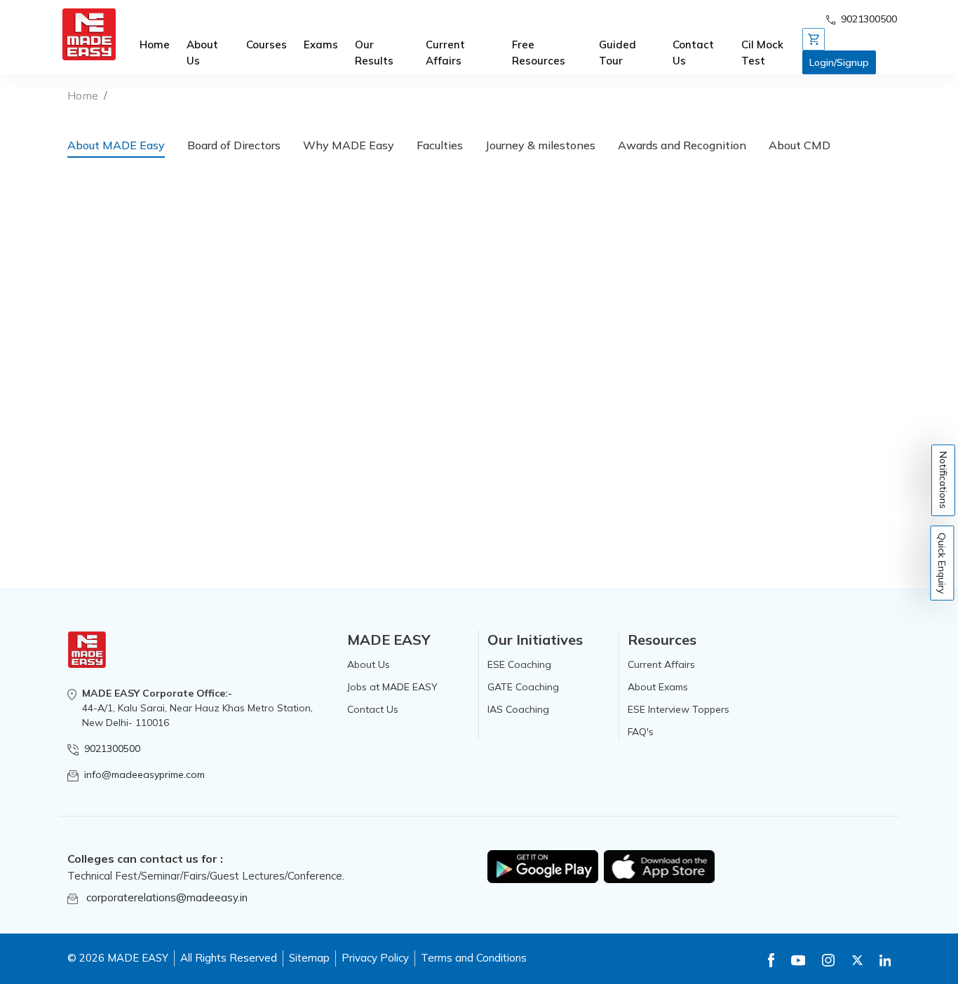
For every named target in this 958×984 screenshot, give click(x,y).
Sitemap (309, 957)
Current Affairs (445, 52)
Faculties (440, 145)
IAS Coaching (518, 709)
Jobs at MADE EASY (392, 687)
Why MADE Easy (348, 145)
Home (155, 44)
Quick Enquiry (942, 563)
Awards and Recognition (682, 145)
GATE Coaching (523, 687)
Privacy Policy (375, 957)
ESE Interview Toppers (678, 709)
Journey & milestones (540, 145)
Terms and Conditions (474, 957)
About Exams (658, 687)
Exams (321, 44)
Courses (266, 44)
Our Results (374, 52)
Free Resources (538, 52)
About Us (202, 52)
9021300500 (112, 748)
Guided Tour (617, 52)
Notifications (943, 480)
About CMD (799, 145)
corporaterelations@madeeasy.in (167, 897)
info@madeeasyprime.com (144, 774)
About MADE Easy (116, 145)
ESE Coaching (519, 664)
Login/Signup (839, 62)
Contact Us (693, 52)
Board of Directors (234, 145)
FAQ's (641, 731)
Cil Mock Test (762, 52)
